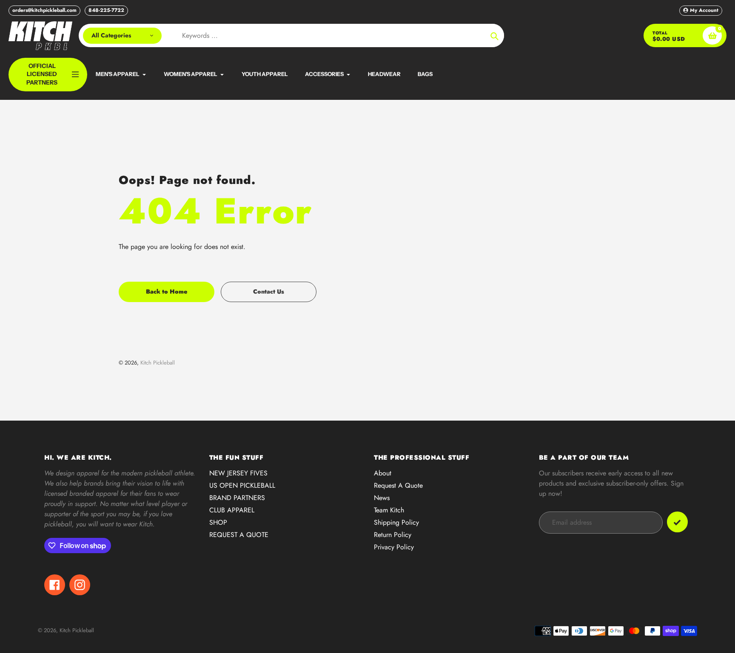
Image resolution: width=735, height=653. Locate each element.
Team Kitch (389, 510)
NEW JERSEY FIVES (238, 473)
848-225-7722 (106, 10)
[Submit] (677, 522)
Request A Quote (398, 485)
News (382, 498)
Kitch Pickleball (157, 363)
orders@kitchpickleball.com (44, 10)
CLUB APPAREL (231, 510)
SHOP (218, 522)
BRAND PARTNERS (237, 498)
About (382, 473)
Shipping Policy (396, 522)
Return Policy (392, 535)
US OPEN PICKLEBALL (242, 485)
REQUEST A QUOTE (238, 535)
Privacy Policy (394, 547)
